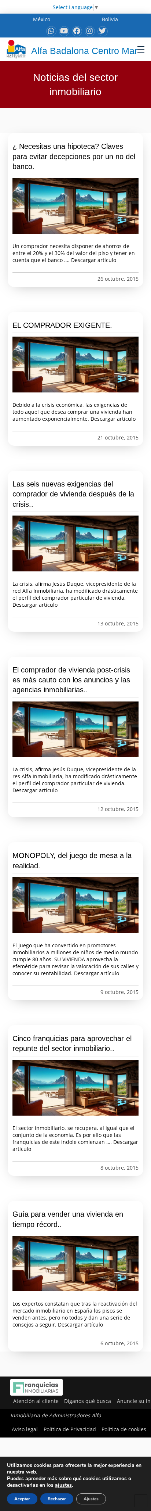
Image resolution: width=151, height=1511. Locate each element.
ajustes (63, 1485)
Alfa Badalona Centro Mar (84, 51)
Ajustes (91, 1499)
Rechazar (57, 1499)
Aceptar (22, 1499)
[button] (140, 49)
